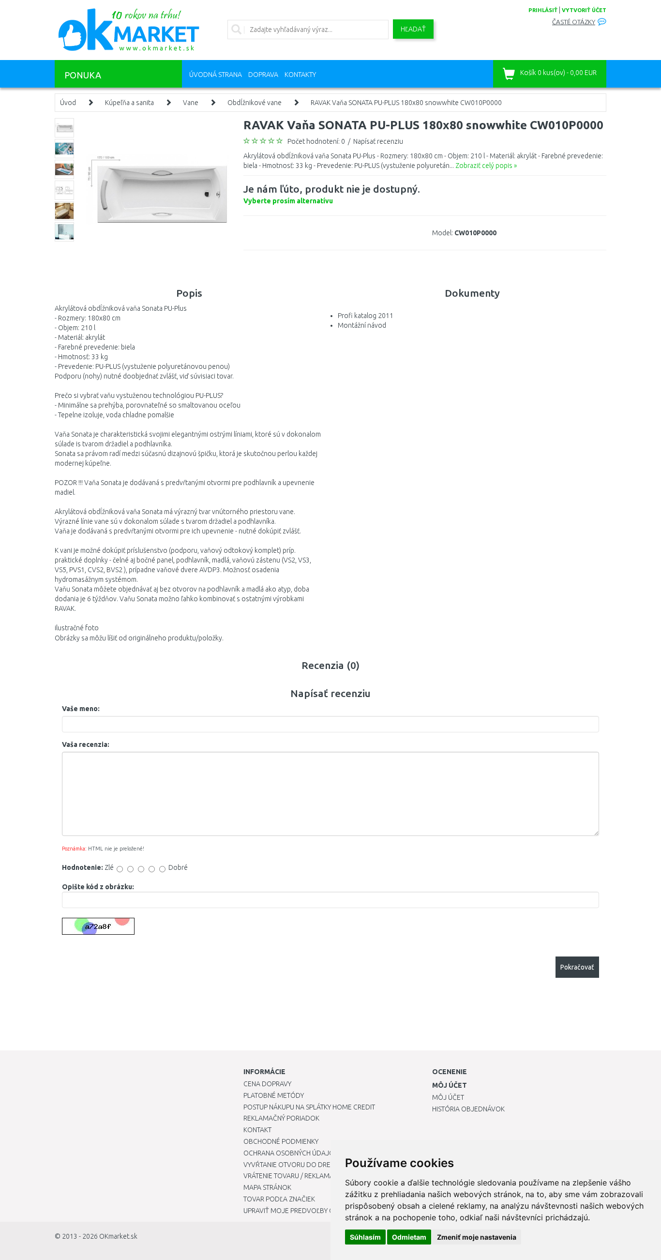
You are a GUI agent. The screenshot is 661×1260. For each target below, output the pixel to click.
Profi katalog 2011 (365, 315)
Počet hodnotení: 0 (316, 141)
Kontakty (300, 74)
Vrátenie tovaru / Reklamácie (293, 1176)
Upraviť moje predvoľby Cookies (300, 1210)
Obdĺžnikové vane (254, 102)
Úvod (68, 102)
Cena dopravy (267, 1084)
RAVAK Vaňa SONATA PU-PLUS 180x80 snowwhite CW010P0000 (406, 102)
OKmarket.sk (118, 1236)
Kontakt (257, 1130)
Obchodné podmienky (280, 1141)
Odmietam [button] (409, 1237)
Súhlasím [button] (365, 1237)
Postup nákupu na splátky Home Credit (309, 1107)
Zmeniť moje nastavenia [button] (476, 1237)
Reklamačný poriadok (281, 1118)
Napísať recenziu (378, 141)
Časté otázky (573, 22)
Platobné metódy (273, 1095)
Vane (190, 102)
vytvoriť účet (584, 10)
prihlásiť (542, 10)
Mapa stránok (267, 1187)
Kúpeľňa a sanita (129, 102)
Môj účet (448, 1097)
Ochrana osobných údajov (291, 1153)
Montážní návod (362, 325)
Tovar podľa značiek (279, 1199)
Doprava (263, 74)
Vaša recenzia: (85, 744)
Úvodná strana (215, 74)
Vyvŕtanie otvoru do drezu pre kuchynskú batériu (329, 1165)
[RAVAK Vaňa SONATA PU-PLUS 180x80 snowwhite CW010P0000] (157, 189)
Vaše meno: (81, 709)
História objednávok (468, 1109)
